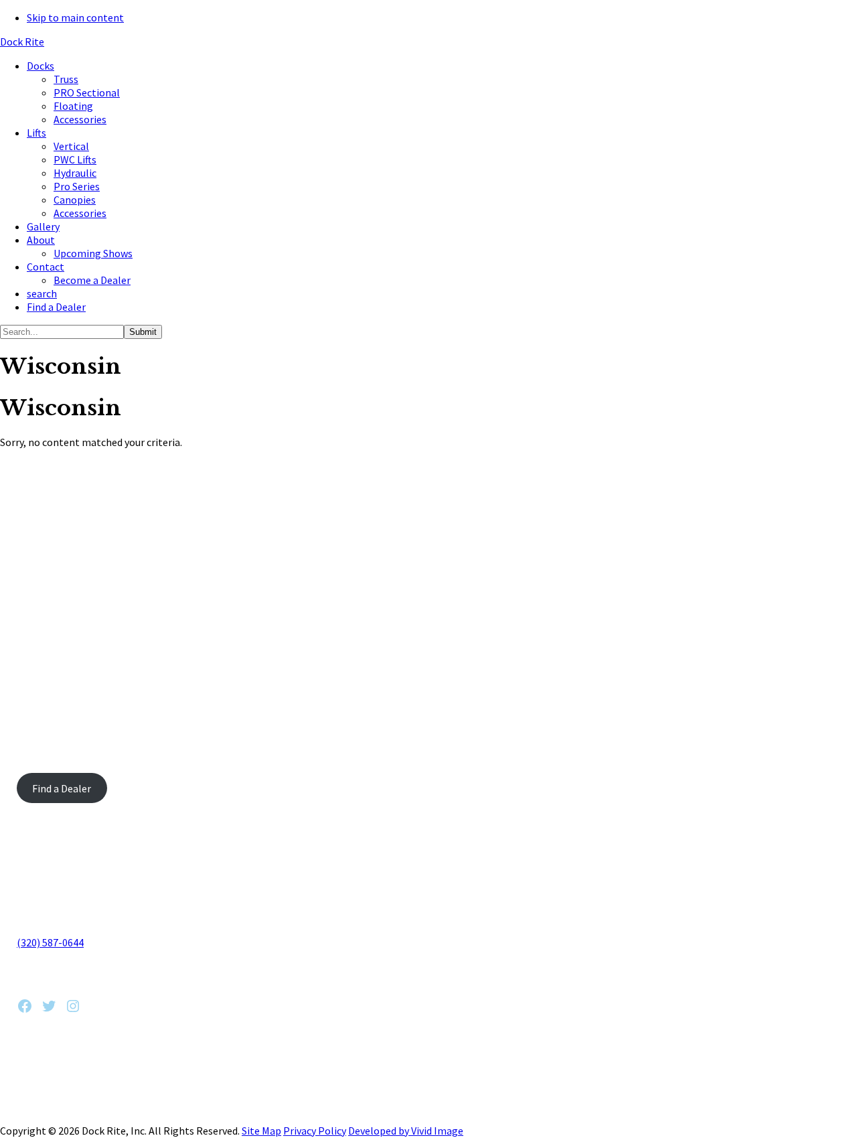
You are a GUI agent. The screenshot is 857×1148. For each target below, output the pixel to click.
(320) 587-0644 (50, 942)
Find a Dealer (61, 788)
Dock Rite (22, 41)
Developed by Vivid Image (405, 1130)
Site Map (261, 1130)
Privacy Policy (314, 1130)
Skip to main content (75, 17)
